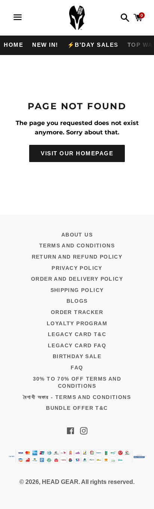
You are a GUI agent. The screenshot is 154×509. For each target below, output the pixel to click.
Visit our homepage (77, 153)
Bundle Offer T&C (77, 408)
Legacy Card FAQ (77, 345)
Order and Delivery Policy (77, 279)
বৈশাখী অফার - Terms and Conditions (77, 397)
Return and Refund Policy (77, 257)
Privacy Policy (77, 268)
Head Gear (60, 482)
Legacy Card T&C (77, 334)
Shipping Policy (77, 290)
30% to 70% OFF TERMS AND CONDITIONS (77, 382)
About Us (77, 235)
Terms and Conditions (77, 246)
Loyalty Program (77, 323)
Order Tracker (77, 312)
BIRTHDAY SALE (77, 356)
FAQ (77, 368)
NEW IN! (45, 45)
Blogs (77, 301)
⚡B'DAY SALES (92, 45)
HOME (13, 45)
